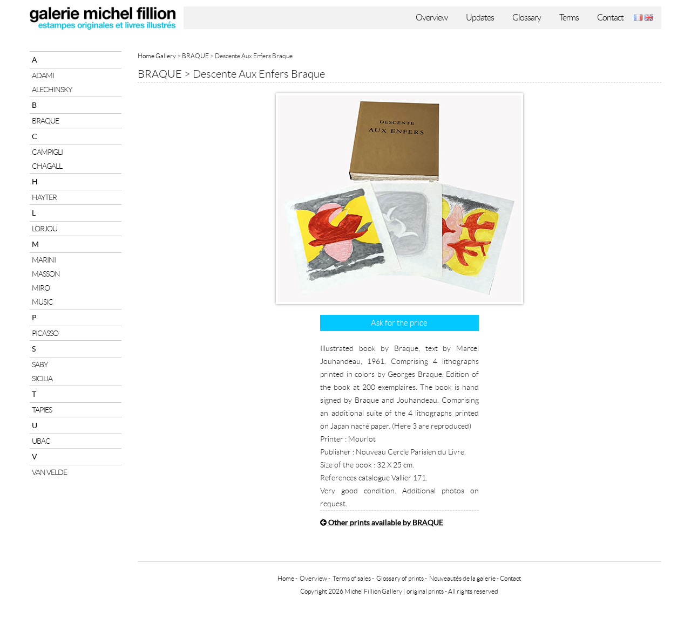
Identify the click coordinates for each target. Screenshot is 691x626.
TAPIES (42, 409)
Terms (569, 17)
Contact (610, 17)
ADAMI (43, 75)
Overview (432, 17)
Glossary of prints (400, 578)
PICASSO (45, 333)
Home (285, 578)
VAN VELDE (49, 472)
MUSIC (42, 302)
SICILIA (42, 378)
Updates (480, 17)
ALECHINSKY (52, 89)
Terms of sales (352, 578)
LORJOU (44, 228)
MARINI (44, 260)
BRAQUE (45, 120)
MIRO (41, 288)
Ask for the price (399, 323)
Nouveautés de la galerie (462, 578)
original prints (425, 591)
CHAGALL (47, 166)
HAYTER (44, 197)
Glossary (526, 17)
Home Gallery (157, 55)
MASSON (46, 274)
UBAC (41, 441)
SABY (40, 364)
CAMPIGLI (47, 152)
